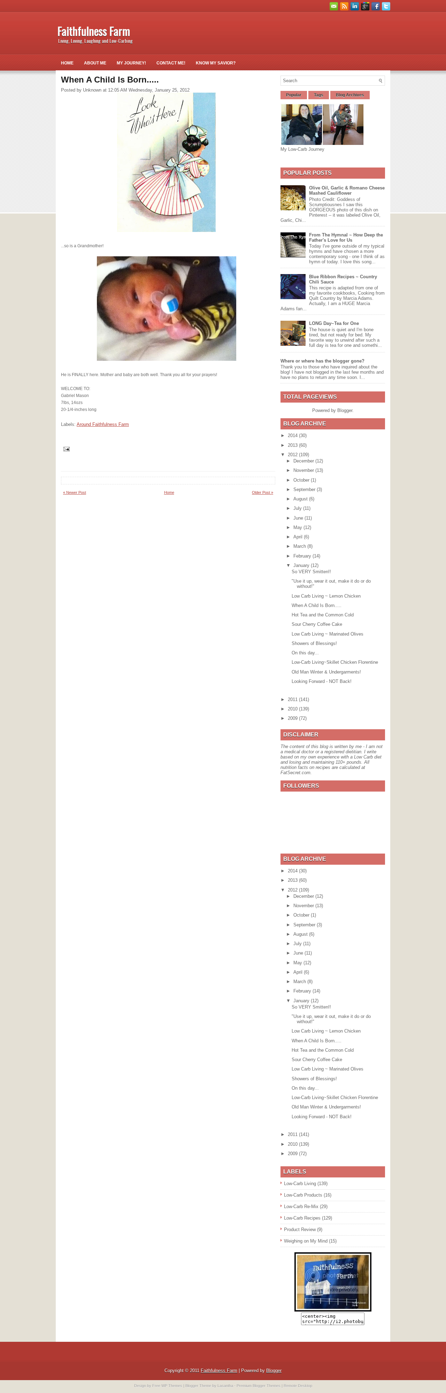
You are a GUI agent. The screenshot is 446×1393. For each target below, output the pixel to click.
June (299, 518)
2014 (293, 435)
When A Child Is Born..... (316, 605)
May (298, 527)
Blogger (344, 410)
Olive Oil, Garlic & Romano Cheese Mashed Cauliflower (347, 190)
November (304, 470)
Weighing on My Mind (306, 1241)
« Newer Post (74, 492)
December (304, 461)
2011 (293, 699)
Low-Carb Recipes (302, 1218)
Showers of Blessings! (314, 643)
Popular (293, 95)
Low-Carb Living (300, 1183)
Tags (318, 95)
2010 (293, 708)
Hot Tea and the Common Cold (323, 614)
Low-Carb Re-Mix (301, 1206)
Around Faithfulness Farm (103, 424)
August (301, 498)
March (300, 546)
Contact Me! (170, 63)
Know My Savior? (216, 63)
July (298, 508)
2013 (293, 445)
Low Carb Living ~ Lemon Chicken (326, 596)
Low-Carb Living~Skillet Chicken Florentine (335, 662)
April (298, 536)
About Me (95, 63)
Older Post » (262, 492)
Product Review (300, 1229)
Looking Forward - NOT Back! (322, 681)
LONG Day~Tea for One (334, 323)
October (302, 480)
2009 (293, 718)
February (303, 556)
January (302, 565)
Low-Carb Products (303, 1195)
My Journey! (131, 63)
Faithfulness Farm (93, 31)
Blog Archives (350, 95)
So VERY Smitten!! (311, 571)
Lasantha (225, 1386)
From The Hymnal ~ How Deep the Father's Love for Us (346, 237)
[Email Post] (66, 448)
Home (67, 63)
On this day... (305, 652)
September (305, 489)
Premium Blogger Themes (258, 1386)
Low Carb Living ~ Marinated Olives (327, 634)
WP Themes (171, 1386)
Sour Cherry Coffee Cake (317, 624)
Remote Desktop (298, 1386)
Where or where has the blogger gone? (322, 361)
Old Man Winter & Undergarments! (326, 672)
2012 (293, 454)
